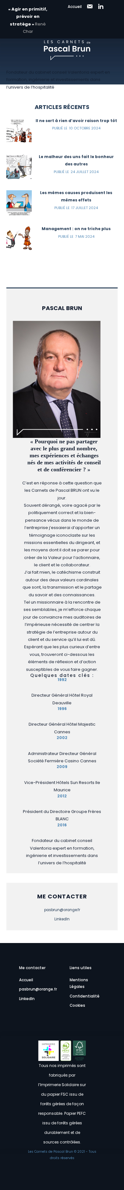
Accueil (75, 6)
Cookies (77, 1005)
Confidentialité (85, 996)
